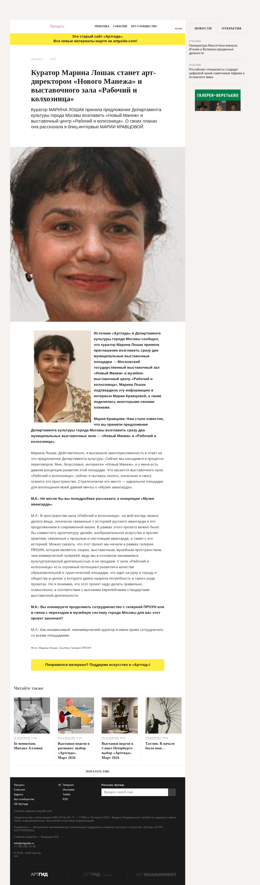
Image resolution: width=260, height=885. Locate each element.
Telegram (68, 784)
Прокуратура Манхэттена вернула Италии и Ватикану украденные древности (213, 49)
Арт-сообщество (144, 26)
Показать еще (98, 771)
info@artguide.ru (24, 843)
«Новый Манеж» (108, 373)
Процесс (57, 26)
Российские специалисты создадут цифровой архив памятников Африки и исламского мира (216, 73)
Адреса (18, 794)
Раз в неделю (66, 738)
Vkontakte (69, 789)
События (120, 26)
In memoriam (22, 738)
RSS (65, 799)
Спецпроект (153, 738)
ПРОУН (37, 550)
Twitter (67, 794)
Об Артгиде (21, 803)
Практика (102, 26)
